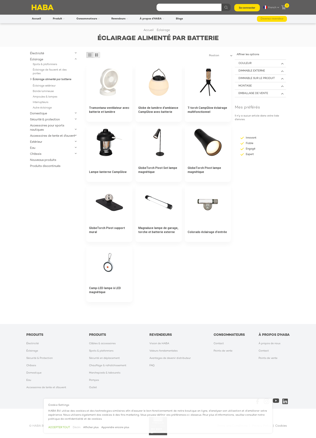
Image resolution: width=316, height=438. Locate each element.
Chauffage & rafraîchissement (107, 365)
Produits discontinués (45, 166)
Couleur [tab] (244, 63)
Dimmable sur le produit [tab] (256, 78)
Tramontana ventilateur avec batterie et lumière (109, 110)
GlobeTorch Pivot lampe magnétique (204, 170)
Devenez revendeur (272, 18)
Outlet (93, 387)
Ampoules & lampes (45, 96)
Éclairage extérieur (44, 85)
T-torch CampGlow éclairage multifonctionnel (207, 110)
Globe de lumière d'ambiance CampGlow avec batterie (158, 110)
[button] (271, 7)
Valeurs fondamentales (163, 351)
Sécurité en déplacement (104, 358)
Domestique (38, 113)
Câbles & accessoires (102, 343)
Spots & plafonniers (45, 64)
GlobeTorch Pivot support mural (107, 230)
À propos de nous (269, 343)
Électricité (37, 53)
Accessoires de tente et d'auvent (52, 136)
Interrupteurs (40, 102)
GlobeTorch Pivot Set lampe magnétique (157, 170)
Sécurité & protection (45, 119)
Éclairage (164, 30)
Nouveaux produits (43, 160)
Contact (219, 343)
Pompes (94, 380)
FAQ (152, 365)
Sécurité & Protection (39, 358)
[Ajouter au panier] (103, 101)
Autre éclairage (42, 107)
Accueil (149, 30)
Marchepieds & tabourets (104, 373)
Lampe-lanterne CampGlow (108, 172)
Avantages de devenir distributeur (170, 358)
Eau (32, 148)
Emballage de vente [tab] (253, 93)
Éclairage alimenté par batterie (52, 79)
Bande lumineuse (43, 91)
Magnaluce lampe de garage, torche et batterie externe (158, 230)
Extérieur (36, 142)
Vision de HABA (159, 343)
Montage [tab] (245, 85)
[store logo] (42, 7)
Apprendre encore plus (115, 427)
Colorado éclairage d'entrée (207, 232)
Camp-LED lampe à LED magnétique (105, 290)
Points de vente (223, 351)
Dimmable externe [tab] (251, 70)
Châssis (36, 154)
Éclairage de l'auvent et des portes (50, 72)
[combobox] (193, 7)
